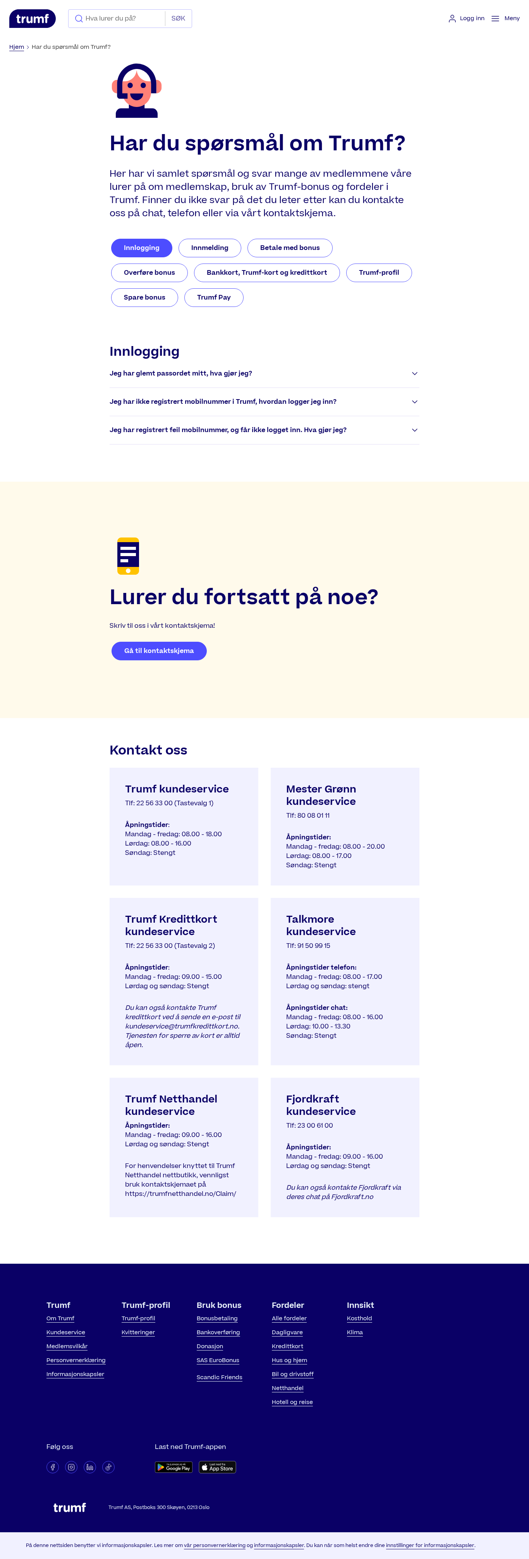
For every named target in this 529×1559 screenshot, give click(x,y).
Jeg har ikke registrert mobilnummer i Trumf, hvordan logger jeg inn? (223, 402)
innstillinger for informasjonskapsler (430, 1545)
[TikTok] (108, 1467)
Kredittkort (287, 1346)
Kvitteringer (138, 1332)
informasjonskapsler (279, 1545)
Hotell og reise (292, 1402)
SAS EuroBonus (218, 1360)
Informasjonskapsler (75, 1374)
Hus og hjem (289, 1360)
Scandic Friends (219, 1377)
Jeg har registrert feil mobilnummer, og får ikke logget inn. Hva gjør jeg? (228, 430)
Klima (355, 1332)
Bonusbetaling (217, 1318)
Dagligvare (287, 1332)
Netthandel (288, 1388)
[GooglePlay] (173, 1467)
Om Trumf (60, 1318)
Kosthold (359, 1318)
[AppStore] (217, 1467)
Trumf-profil (138, 1318)
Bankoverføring (218, 1332)
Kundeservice (65, 1332)
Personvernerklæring (76, 1360)
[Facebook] (52, 1467)
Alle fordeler (289, 1318)
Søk (178, 18)
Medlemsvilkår (67, 1346)
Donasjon (210, 1346)
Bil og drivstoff (293, 1374)
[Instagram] (71, 1467)
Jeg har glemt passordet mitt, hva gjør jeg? (181, 373)
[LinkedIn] (90, 1467)
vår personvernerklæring (215, 1545)
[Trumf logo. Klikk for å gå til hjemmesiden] (32, 18)
